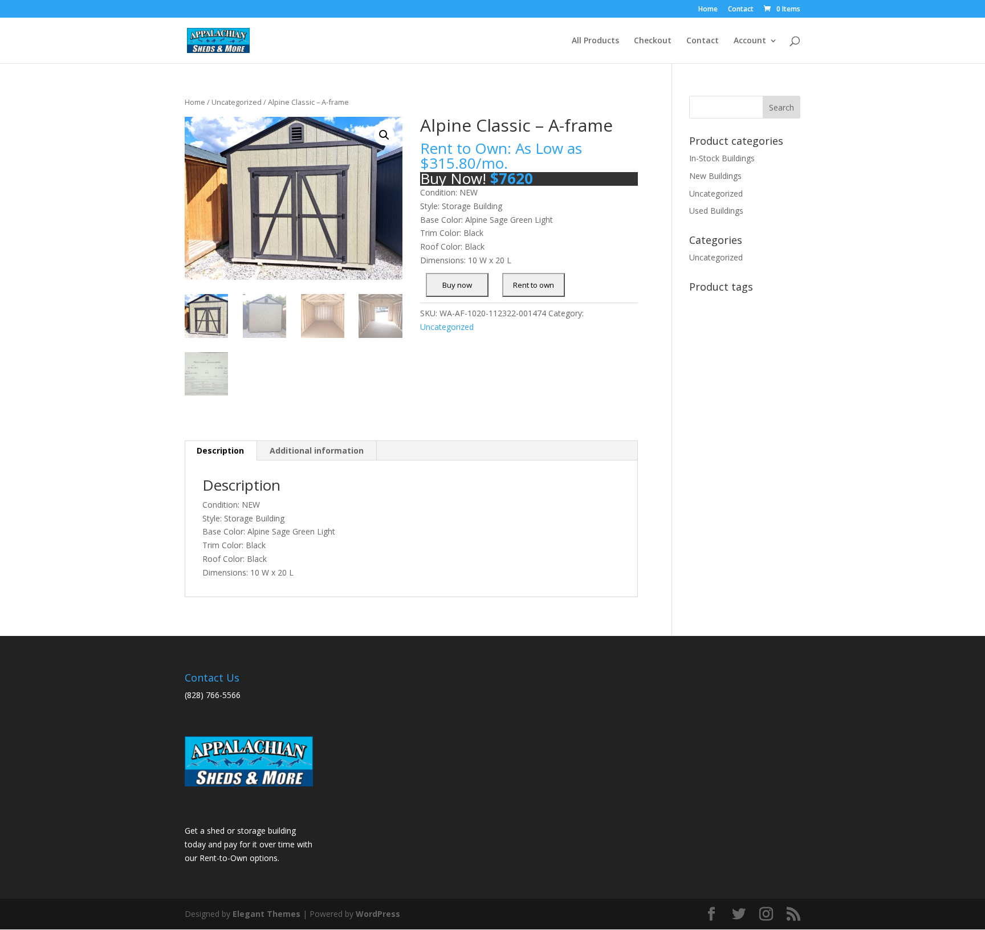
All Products (595, 41)
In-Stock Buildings (722, 158)
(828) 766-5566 (213, 695)
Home (708, 10)
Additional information (317, 450)
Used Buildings (716, 210)
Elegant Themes (266, 913)
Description (220, 450)
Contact (741, 10)
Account (750, 41)
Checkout (652, 41)
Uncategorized (236, 102)
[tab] (220, 450)
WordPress (378, 913)
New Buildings (715, 175)
